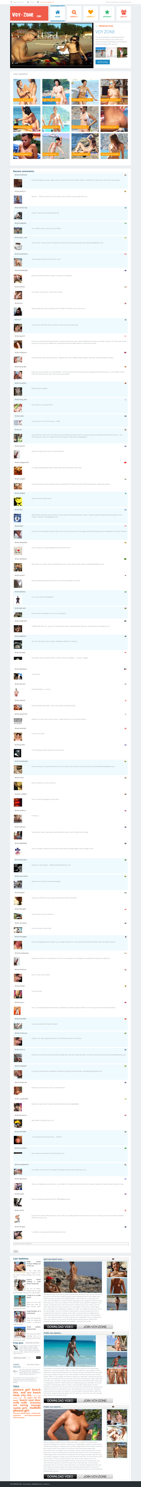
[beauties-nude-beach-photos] (117, 1450)
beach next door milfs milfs (27, 1401)
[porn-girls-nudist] (117, 1417)
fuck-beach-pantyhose (33, 1415)
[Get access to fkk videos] (60, 1327)
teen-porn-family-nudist (22, 1413)
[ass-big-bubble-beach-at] (117, 1376)
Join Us (124, 16)
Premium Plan (106, 26)
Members (107, 16)
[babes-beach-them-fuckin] (117, 1343)
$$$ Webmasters (37, 1484)
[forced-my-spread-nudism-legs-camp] (117, 1434)
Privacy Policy (27, 1484)
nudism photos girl (27, 1409)
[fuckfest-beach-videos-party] (117, 1286)
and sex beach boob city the (27, 1394)
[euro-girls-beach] (117, 1303)
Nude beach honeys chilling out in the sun (34, 1264)
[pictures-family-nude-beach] (117, 1270)
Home (57, 16)
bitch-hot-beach (19, 1418)
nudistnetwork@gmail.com (47, 2)
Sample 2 (91, 16)
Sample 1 (74, 16)
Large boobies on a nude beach (34, 1312)
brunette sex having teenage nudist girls (27, 1405)
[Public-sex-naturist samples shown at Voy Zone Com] (122, 52)
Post (15, 1251)
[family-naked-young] (117, 1360)
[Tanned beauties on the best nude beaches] (95, 1327)
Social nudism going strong (34, 1328)
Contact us (46, 1484)
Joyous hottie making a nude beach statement (34, 1281)
